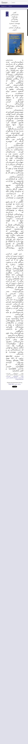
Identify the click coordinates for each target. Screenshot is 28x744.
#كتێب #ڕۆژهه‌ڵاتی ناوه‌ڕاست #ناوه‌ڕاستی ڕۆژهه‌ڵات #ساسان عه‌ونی (14, 376)
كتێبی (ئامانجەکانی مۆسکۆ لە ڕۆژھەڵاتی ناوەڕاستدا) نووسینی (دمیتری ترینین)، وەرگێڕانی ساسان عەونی (14, 21)
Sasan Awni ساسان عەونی (15, 384)
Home (10, 6)
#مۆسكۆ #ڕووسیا (19, 379)
